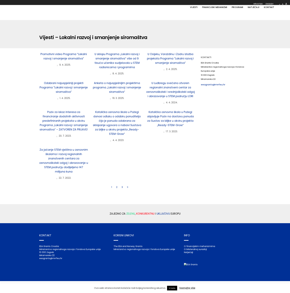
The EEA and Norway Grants (128, 246)
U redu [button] (172, 288)
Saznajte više (187, 288)
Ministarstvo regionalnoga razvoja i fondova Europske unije (144, 249)
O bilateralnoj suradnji (195, 249)
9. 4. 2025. (65, 65)
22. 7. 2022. (64, 178)
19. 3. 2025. (118, 98)
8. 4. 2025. (118, 73)
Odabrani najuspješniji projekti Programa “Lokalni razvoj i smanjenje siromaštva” (64, 87)
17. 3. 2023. (171, 131)
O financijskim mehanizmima (199, 246)
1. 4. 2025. (64, 98)
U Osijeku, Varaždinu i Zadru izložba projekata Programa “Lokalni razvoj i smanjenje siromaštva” (170, 58)
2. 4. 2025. (171, 69)
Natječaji (188, 252)
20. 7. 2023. (64, 136)
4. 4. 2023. (118, 140)
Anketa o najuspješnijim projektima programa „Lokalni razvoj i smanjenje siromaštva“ (117, 87)
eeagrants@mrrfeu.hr (213, 84)
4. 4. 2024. (171, 102)
